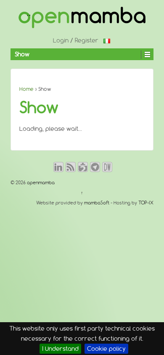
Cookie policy (106, 348)
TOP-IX (145, 203)
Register (86, 40)
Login (61, 40)
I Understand (60, 348)
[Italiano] (106, 40)
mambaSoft (96, 203)
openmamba (40, 182)
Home (26, 89)
